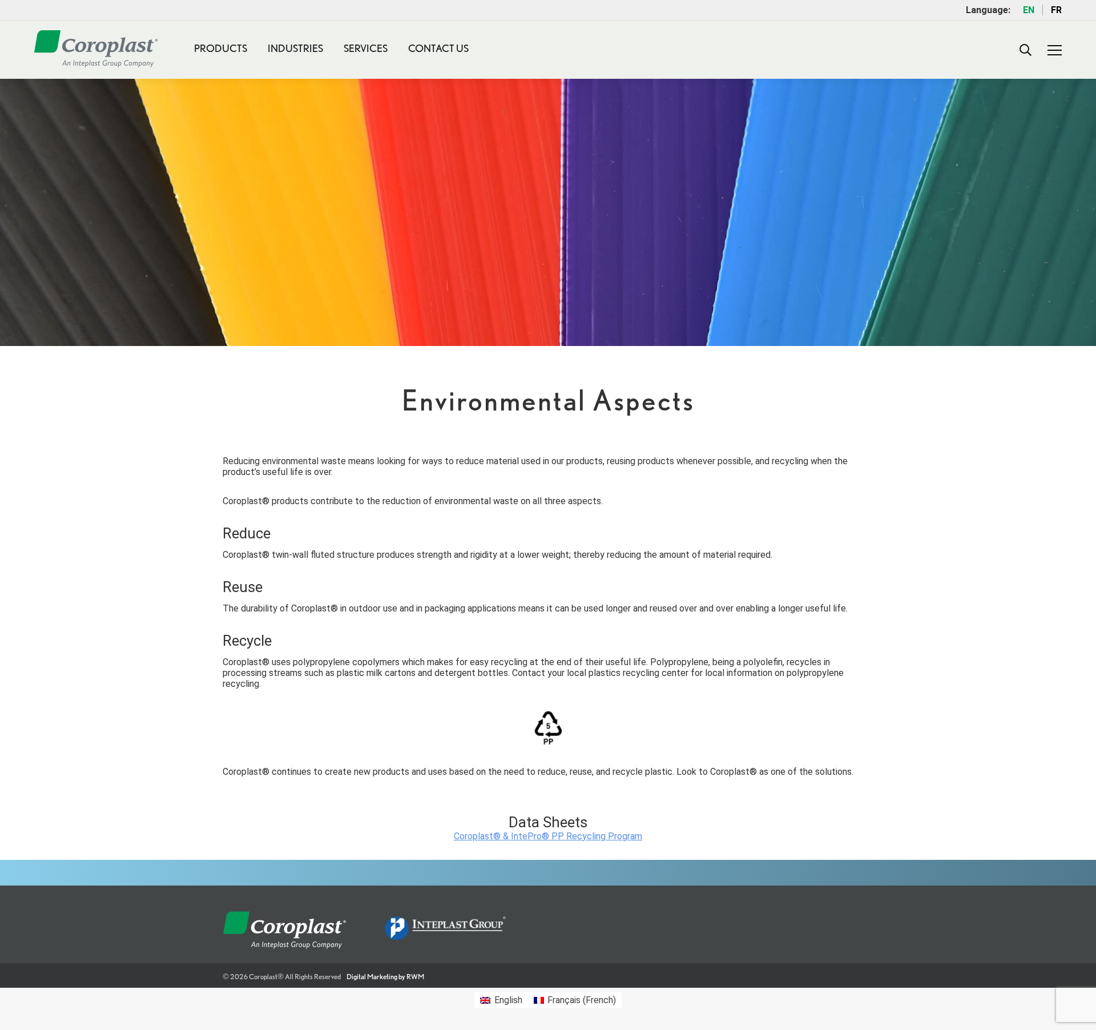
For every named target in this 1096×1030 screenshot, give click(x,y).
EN (1028, 10)
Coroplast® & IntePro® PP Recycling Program (548, 836)
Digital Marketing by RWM (385, 976)
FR (1056, 10)
